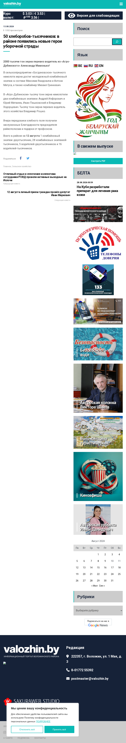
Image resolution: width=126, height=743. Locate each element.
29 (98, 580)
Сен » (102, 585)
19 (77, 574)
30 (105, 580)
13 (84, 567)
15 (98, 567)
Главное (7, 166)
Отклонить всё (27, 729)
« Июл (94, 585)
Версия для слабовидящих (97, 15)
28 (91, 580)
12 (77, 567)
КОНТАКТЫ (40, 738)
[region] (43, 719)
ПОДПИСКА (23, 738)
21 (91, 574)
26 (77, 580)
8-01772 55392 (82, 670)
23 (105, 574)
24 (112, 574)
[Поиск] (117, 41)
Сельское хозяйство (21, 166)
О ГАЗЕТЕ (7, 738)
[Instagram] (4, 732)
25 (119, 574)
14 (91, 567)
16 (105, 567)
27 (84, 580)
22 (98, 574)
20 (84, 574)
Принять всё (59, 729)
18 (119, 567)
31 (112, 580)
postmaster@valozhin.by (89, 679)
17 (112, 567)
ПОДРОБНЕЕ (43, 721)
